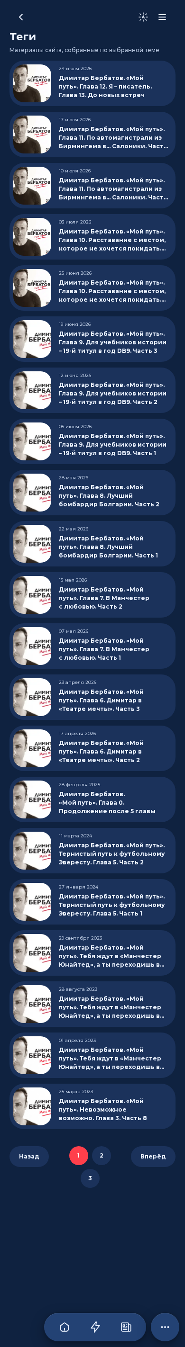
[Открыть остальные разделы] (165, 1327)
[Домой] (64, 1327)
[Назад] (20, 17)
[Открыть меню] (162, 17)
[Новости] (126, 1327)
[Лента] (95, 1327)
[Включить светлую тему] (143, 17)
